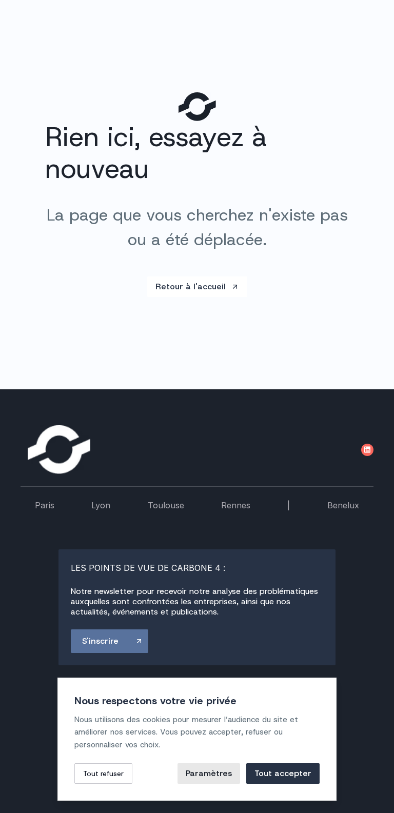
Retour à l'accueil (190, 286)
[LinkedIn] (367, 450)
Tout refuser (103, 773)
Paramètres (209, 773)
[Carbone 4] (59, 449)
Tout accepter (282, 773)
